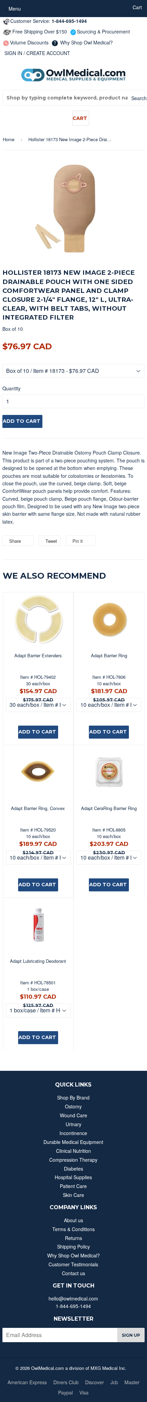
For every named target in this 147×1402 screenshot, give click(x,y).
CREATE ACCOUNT (48, 53)
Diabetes (73, 1168)
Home (8, 139)
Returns (73, 1238)
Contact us (73, 1273)
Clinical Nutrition (73, 1150)
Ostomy (73, 1106)
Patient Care (73, 1186)
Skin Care (73, 1194)
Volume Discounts (29, 42)
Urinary (73, 1124)
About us (73, 1220)
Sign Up (131, 1335)
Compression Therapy (73, 1159)
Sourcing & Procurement (103, 31)
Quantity (11, 388)
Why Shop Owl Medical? (86, 42)
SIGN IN (13, 53)
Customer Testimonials (73, 1264)
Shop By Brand (73, 1097)
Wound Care (73, 1115)
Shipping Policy (73, 1246)
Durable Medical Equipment (73, 1141)
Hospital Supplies (73, 1177)
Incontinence (73, 1133)
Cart (79, 118)
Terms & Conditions (73, 1229)
